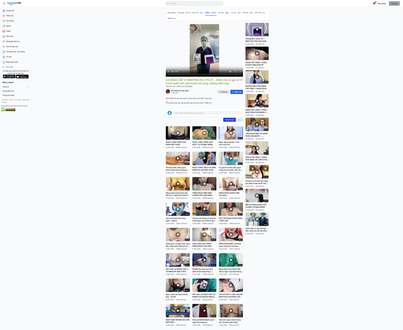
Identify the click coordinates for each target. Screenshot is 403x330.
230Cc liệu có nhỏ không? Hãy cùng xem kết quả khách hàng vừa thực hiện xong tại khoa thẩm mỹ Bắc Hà (257, 229)
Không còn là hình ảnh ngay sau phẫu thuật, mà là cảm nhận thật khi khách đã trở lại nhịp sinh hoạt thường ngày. (257, 182)
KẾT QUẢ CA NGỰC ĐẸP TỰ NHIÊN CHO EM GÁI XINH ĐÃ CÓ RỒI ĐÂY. (204, 295)
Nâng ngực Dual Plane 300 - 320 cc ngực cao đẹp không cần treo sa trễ (230, 270)
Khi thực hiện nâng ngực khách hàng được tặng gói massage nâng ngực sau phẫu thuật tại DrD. (176, 168)
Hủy (239, 120)
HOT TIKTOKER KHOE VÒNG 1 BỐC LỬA (230, 219)
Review (247, 12)
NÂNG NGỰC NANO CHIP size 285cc (229, 194)
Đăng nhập (382, 3)
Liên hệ (11, 100)
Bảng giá (181, 12)
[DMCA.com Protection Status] (8, 109)
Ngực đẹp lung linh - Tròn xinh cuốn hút (229, 143)
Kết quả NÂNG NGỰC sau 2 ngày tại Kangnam (203, 321)
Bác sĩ (188, 12)
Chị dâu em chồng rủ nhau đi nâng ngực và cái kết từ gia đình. (203, 219)
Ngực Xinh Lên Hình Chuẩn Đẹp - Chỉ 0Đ (177, 295)
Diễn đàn (260, 12)
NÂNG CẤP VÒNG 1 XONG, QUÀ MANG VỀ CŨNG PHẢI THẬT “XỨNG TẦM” (256, 158)
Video (210, 12)
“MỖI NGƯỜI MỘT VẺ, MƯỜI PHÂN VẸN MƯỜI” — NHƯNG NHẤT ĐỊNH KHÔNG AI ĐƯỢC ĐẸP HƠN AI (256, 134)
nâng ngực (208, 98)
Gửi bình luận (229, 120)
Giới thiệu (5, 100)
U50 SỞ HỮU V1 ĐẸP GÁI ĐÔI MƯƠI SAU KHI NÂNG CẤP (231, 295)
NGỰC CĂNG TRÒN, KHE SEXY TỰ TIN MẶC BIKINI (202, 143)
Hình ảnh (197, 12)
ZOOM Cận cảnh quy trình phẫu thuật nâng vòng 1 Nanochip (202, 270)
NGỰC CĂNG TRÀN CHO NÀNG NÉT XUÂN (176, 143)
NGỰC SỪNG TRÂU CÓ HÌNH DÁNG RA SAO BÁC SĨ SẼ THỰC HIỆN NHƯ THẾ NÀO (204, 168)
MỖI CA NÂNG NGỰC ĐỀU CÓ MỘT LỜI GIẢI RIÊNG (256, 206)
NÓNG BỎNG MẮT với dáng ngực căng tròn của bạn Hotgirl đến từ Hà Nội (230, 245)
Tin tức (235, 12)
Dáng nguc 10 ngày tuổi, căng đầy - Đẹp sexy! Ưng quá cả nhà (178, 245)
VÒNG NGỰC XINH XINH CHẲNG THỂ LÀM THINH (202, 194)
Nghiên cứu (171, 18)
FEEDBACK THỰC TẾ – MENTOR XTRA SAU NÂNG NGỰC (256, 40)
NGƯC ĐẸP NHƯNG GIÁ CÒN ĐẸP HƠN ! (177, 321)
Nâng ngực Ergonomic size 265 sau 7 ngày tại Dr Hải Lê (177, 194)
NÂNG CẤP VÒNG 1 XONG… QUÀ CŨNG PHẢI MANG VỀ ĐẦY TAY (256, 111)
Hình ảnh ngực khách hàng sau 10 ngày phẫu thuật (230, 321)
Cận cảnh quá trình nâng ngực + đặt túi (176, 219)
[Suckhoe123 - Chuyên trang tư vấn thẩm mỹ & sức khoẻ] (14, 3)
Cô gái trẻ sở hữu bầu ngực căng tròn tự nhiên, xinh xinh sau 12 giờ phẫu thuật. (230, 168)
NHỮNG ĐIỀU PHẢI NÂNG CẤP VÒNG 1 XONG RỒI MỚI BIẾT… (256, 87)
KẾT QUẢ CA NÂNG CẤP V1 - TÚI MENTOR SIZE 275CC (177, 270)
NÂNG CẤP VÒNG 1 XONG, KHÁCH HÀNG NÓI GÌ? (256, 63)
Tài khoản (18, 100)
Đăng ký (394, 3)
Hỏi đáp (223, 12)
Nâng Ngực (171, 12)
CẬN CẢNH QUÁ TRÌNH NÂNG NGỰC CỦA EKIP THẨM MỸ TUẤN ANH (201, 245)
